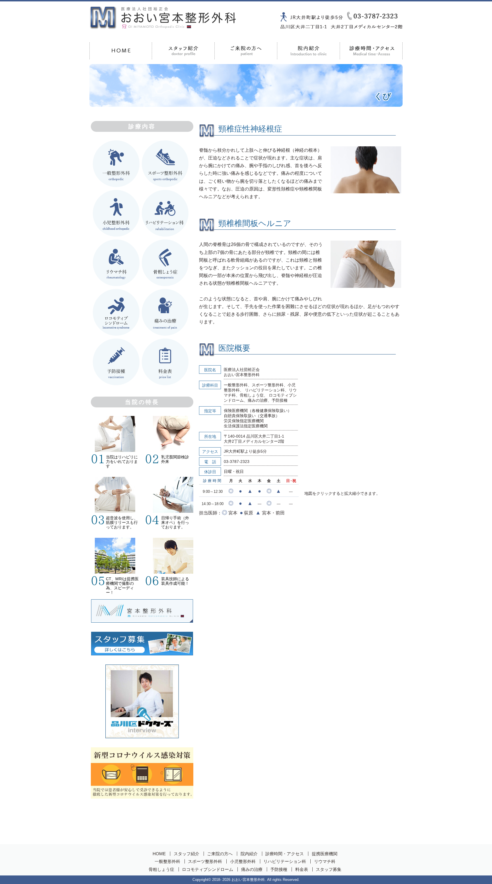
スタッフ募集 (328, 869)
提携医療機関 (324, 853)
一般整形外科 (167, 861)
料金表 (301, 869)
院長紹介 (183, 50)
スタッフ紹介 (186, 853)
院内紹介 (308, 50)
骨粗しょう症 (161, 869)
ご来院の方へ (246, 50)
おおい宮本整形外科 (248, 879)
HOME (120, 50)
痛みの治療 (252, 869)
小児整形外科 (243, 861)
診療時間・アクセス (371, 50)
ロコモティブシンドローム (207, 869)
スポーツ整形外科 (205, 861)
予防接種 (278, 869)
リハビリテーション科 (284, 861)
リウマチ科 (324, 861)
